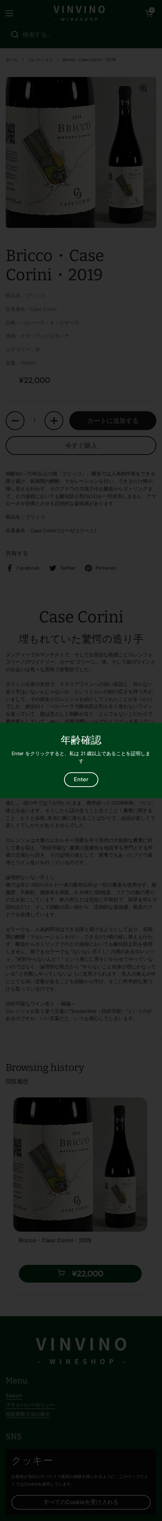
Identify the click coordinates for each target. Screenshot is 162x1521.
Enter (81, 779)
